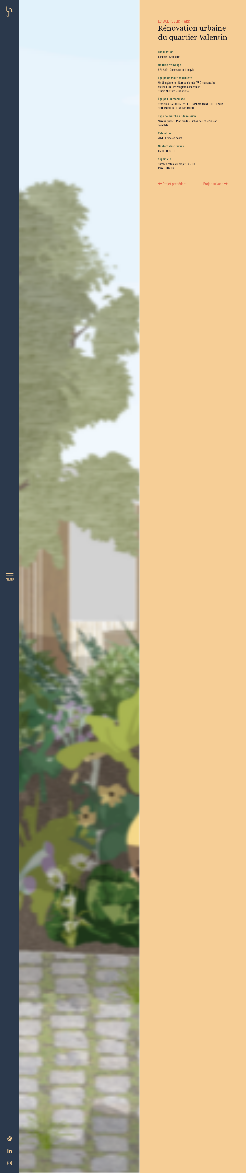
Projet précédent (175, 183)
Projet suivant (213, 183)
